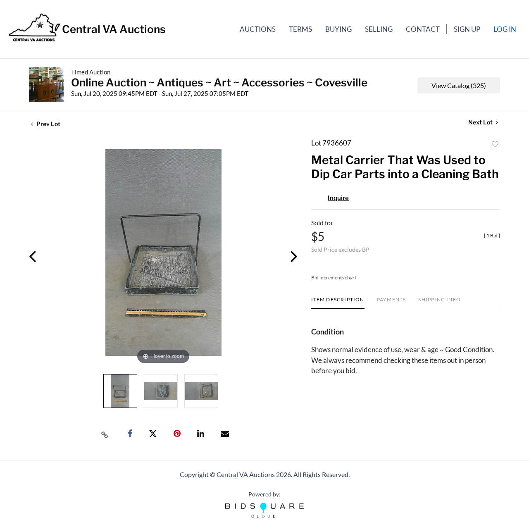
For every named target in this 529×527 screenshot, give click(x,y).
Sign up (467, 29)
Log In (504, 29)
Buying (338, 29)
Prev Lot (47, 123)
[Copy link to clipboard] (105, 434)
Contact (423, 29)
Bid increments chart (333, 277)
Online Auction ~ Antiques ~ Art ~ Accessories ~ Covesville (219, 82)
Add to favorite (495, 144)
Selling (379, 29)
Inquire (338, 198)
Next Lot (481, 122)
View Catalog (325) (458, 85)
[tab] (338, 303)
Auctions (258, 29)
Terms (300, 29)
